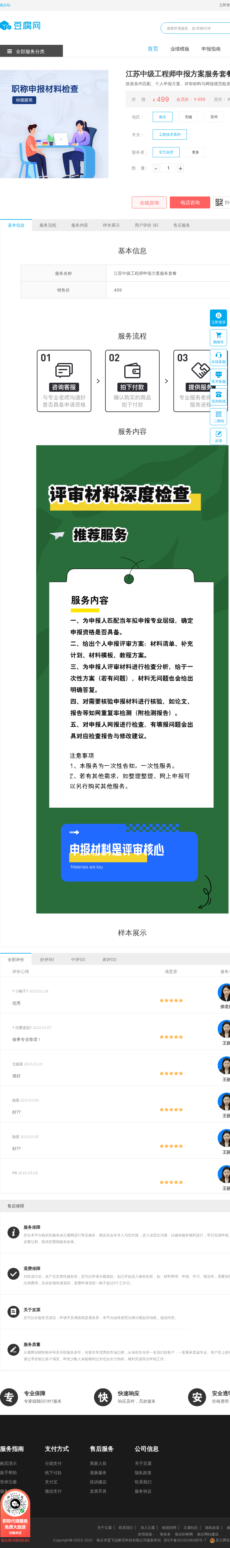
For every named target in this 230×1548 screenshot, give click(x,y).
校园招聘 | (170, 1527)
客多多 (165, 1534)
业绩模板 (180, 49)
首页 (153, 48)
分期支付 (53, 1463)
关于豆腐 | (106, 1527)
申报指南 (211, 49)
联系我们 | (127, 1527)
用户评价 (146, 225)
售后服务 (181, 225)
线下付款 (53, 1472)
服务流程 (48, 225)
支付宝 (51, 1481)
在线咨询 (149, 203)
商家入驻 (98, 1463)
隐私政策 (143, 1472)
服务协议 (143, 1491)
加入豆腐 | (149, 1527)
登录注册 (8, 1481)
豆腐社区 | (192, 1527)
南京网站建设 (208, 1534)
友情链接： (147, 1534)
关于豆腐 (143, 1463)
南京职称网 (184, 1534)
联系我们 (143, 1481)
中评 (78, 959)
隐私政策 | (214, 1527)
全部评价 (15, 959)
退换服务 (98, 1472)
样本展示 (111, 225)
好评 (47, 959)
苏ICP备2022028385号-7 (185, 1540)
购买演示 (8, 1463)
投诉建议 (98, 1481)
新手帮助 (8, 1472)
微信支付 (53, 1491)
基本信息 (16, 225)
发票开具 (98, 1491)
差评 (109, 959)
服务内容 (79, 225)
